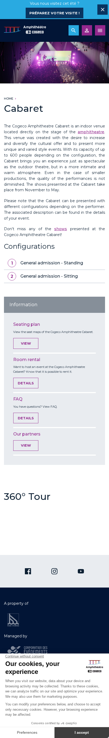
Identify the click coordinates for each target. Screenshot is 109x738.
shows (60, 228)
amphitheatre (91, 132)
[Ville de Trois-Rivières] (13, 620)
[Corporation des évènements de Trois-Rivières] (27, 651)
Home (8, 98)
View (26, 343)
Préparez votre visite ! (54, 13)
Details (26, 383)
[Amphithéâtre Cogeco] (25, 30)
